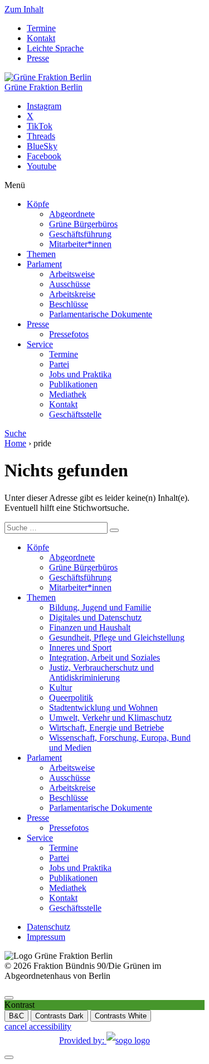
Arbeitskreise (72, 294)
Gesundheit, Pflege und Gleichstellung (116, 637)
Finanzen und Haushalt (89, 627)
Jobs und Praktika (80, 374)
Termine (41, 28)
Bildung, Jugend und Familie (100, 607)
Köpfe (38, 204)
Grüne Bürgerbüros (83, 224)
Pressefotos (69, 334)
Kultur (60, 687)
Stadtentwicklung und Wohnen (103, 707)
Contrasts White (121, 1016)
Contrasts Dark (59, 1016)
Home (15, 443)
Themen (41, 254)
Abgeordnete (72, 214)
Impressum (46, 937)
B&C (16, 1016)
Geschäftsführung (80, 234)
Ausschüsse (69, 284)
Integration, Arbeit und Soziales (104, 657)
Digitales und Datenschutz (95, 617)
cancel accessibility (37, 1026)
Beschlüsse (68, 304)
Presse (38, 58)
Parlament (44, 264)
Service (40, 344)
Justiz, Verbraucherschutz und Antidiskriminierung (101, 672)
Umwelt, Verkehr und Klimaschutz (110, 717)
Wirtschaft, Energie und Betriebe (106, 727)
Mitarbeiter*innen (80, 244)
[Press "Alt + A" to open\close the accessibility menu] (8, 997)
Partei (59, 364)
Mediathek (67, 394)
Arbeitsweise (72, 274)
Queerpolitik (71, 697)
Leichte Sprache (55, 48)
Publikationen (73, 384)
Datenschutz (48, 927)
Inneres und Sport (80, 647)
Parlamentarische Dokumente (100, 314)
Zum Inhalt (23, 9)
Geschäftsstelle (75, 414)
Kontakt (41, 38)
